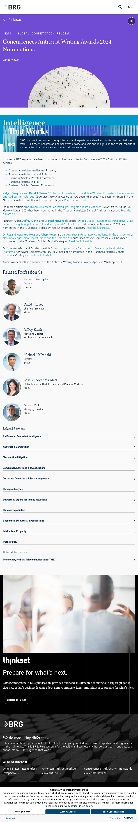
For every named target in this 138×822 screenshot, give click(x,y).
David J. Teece (37, 193)
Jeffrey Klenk (30, 221)
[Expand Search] (120, 7)
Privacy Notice (11, 818)
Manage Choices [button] (22, 811)
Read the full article (76, 200)
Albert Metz (48, 234)
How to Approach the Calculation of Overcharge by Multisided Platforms (64, 250)
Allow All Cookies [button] (67, 811)
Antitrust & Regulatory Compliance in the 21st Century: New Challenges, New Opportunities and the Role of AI (68, 236)
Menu (131, 7)
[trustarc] (127, 818)
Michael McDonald (55, 221)
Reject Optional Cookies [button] (113, 811)
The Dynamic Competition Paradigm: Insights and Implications (62, 207)
